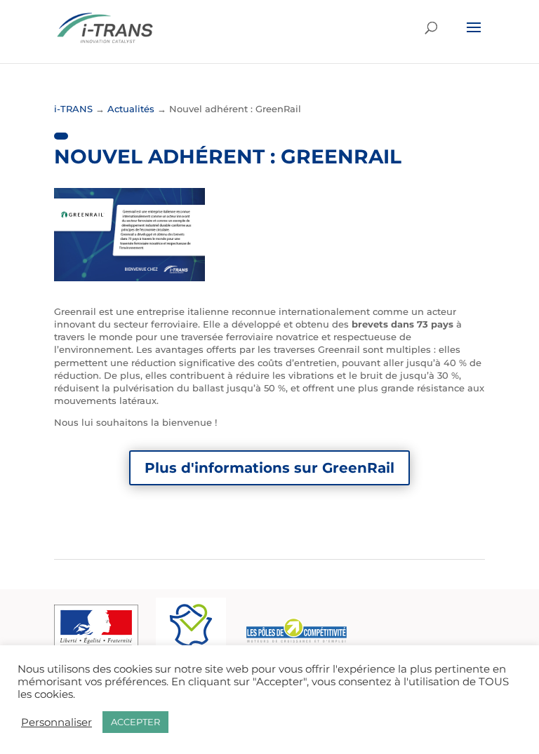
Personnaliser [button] (56, 722)
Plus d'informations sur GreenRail (269, 467)
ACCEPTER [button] (135, 721)
